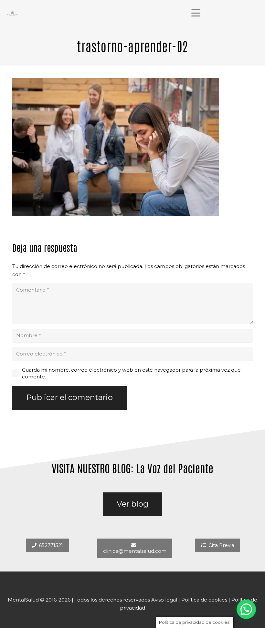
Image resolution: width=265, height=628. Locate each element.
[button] (195, 12)
